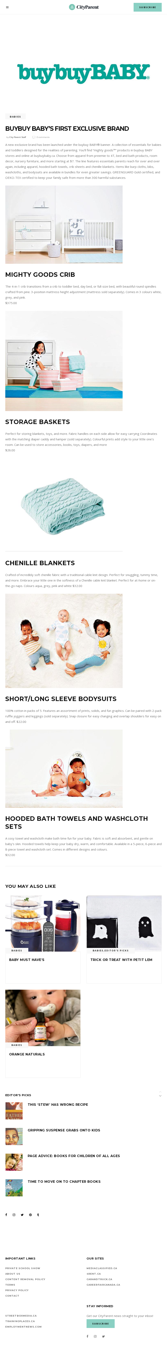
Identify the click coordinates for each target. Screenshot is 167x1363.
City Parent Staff (17, 137)
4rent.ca (94, 1273)
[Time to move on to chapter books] (14, 1187)
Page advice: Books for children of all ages (74, 1156)
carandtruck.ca (99, 1279)
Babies (15, 116)
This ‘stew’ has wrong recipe (58, 1105)
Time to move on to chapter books (64, 1182)
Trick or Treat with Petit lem (121, 960)
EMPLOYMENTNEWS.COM (23, 1326)
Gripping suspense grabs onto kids (64, 1130)
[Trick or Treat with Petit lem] (124, 923)
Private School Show (22, 1268)
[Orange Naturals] (42, 1018)
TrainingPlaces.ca (20, 1321)
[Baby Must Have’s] (42, 923)
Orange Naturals (27, 1054)
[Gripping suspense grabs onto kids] (14, 1136)
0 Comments (43, 137)
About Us (12, 1273)
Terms (10, 1284)
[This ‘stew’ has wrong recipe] (14, 1110)
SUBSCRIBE (147, 7)
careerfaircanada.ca (103, 1284)
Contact (12, 1295)
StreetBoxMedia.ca (21, 1315)
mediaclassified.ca (102, 1268)
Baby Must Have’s (27, 960)
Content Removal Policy (25, 1279)
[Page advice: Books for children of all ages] (14, 1162)
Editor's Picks (116, 950)
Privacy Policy (17, 1290)
